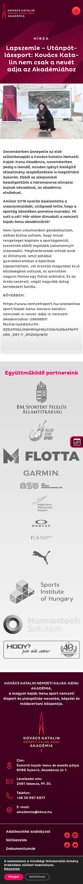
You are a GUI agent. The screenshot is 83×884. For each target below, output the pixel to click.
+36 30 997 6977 (31, 798)
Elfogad (13, 876)
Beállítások (37, 876)
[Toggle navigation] (76, 11)
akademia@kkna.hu (34, 812)
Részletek (12, 869)
